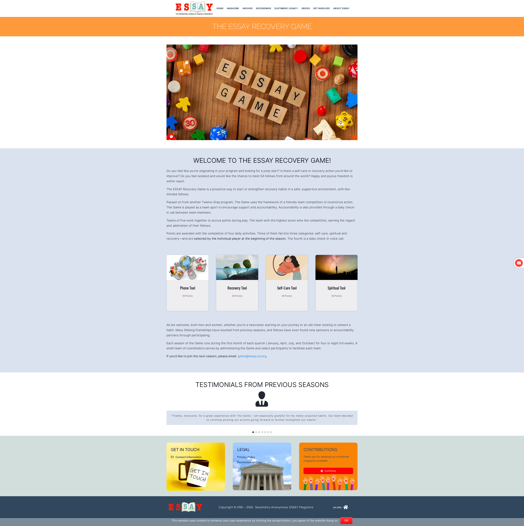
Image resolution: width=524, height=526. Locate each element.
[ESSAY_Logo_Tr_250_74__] (185, 507)
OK (346, 520)
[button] (253, 436)
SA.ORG (337, 511)
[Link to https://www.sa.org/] (346, 511)
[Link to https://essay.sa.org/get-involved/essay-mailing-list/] (519, 263)
